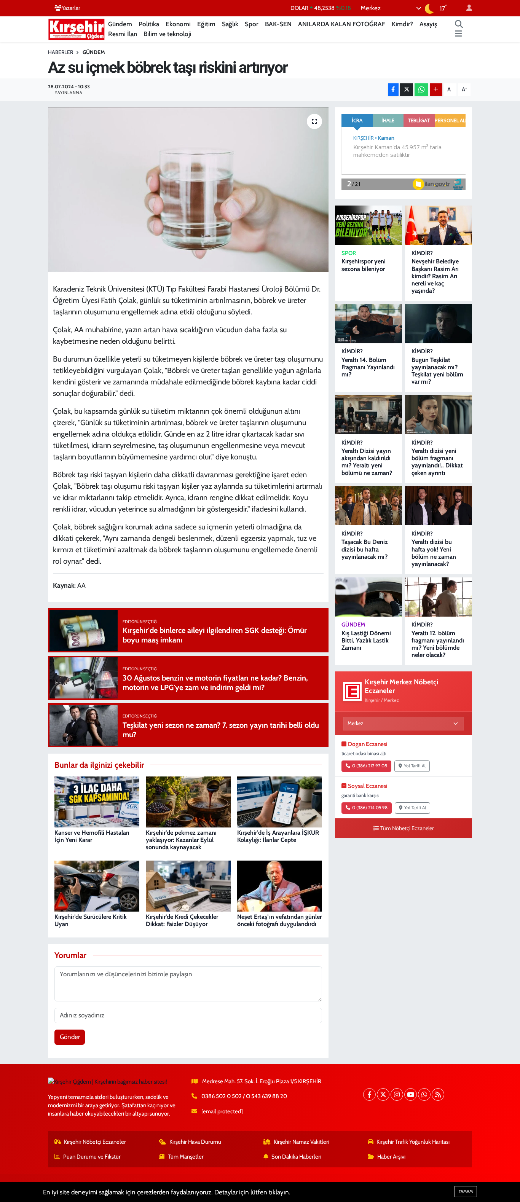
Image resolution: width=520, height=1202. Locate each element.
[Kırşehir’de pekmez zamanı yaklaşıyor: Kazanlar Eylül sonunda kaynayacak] (188, 801)
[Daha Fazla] (436, 89)
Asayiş (428, 24)
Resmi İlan (122, 34)
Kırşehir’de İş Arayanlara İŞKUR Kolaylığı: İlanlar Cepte (278, 836)
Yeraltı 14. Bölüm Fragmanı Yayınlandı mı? (368, 367)
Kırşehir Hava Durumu (195, 1141)
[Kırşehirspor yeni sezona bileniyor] (368, 225)
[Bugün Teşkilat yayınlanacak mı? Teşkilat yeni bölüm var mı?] (438, 323)
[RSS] (438, 1094)
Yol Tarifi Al (415, 765)
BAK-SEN (278, 24)
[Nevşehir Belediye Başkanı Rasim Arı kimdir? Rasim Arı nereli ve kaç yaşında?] (438, 225)
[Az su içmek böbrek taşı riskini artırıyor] (188, 189)
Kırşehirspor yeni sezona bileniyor (363, 265)
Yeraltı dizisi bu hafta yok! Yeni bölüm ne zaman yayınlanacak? (434, 553)
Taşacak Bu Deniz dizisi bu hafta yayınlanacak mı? (364, 549)
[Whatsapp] (424, 1094)
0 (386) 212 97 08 (369, 765)
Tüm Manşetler (186, 1156)
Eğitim (206, 24)
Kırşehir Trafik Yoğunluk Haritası (413, 1141)
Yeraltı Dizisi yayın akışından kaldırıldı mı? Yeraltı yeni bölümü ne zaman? (366, 462)
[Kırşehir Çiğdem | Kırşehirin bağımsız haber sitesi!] (76, 28)
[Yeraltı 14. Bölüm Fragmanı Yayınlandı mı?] (368, 323)
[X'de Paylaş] (406, 89)
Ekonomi (178, 24)
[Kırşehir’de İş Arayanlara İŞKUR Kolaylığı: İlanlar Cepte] (279, 801)
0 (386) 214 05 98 (370, 807)
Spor (251, 24)
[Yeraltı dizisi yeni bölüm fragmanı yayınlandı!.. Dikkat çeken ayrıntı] (438, 414)
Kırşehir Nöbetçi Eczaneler (95, 1141)
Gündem (120, 24)
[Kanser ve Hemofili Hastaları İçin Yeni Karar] (96, 801)
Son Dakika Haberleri (296, 1156)
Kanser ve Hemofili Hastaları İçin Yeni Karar (91, 836)
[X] (383, 1094)
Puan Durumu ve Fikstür (92, 1156)
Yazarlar (71, 8)
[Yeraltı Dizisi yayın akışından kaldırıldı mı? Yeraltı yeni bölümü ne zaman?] (368, 414)
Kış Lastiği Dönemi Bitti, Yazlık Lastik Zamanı (366, 640)
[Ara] (459, 24)
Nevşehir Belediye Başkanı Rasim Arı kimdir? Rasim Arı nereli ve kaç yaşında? (435, 276)
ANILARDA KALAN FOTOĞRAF (341, 24)
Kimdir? (402, 24)
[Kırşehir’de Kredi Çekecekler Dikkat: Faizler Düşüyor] (188, 885)
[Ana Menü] (458, 34)
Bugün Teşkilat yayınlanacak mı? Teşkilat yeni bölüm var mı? (437, 371)
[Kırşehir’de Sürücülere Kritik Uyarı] (96, 885)
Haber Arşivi (391, 1156)
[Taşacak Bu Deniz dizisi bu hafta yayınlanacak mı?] (368, 505)
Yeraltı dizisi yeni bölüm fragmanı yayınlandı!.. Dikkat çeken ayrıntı (437, 462)
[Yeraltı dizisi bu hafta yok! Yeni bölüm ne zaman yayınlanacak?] (438, 505)
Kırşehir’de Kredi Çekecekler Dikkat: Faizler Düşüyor (182, 920)
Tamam (466, 1191)
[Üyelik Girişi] (466, 8)
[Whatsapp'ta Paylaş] (421, 89)
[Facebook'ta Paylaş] (393, 89)
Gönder (70, 1037)
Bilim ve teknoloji (167, 34)
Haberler (60, 52)
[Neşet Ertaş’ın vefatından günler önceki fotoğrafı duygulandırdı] (279, 885)
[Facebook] (369, 1094)
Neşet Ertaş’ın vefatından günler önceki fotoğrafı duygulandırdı (279, 920)
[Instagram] (397, 1094)
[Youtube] (410, 1094)
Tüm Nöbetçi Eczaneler (407, 828)
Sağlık (230, 24)
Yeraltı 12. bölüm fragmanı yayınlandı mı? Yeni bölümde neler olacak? (438, 644)
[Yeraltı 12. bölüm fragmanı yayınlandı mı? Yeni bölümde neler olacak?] (438, 597)
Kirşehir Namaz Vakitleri (301, 1141)
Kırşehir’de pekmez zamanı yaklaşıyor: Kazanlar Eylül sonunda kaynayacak (181, 840)
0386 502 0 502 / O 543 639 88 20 (244, 1096)
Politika (149, 24)
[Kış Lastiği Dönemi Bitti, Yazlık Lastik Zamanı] (368, 597)
